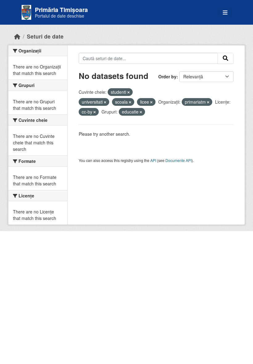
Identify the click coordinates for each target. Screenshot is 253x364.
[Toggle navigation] (225, 12)
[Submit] (226, 58)
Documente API (178, 160)
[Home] (17, 36)
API (153, 160)
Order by (167, 76)
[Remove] (128, 92)
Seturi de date (45, 36)
